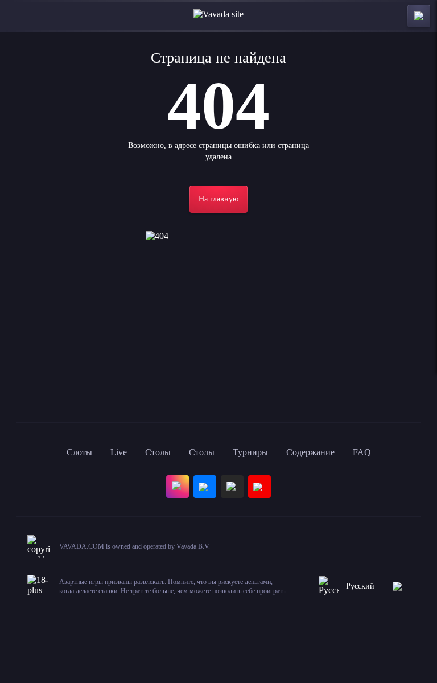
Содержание (310, 452)
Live (118, 452)
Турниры (250, 452)
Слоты (79, 452)
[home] (218, 16)
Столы (158, 452)
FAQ (362, 452)
